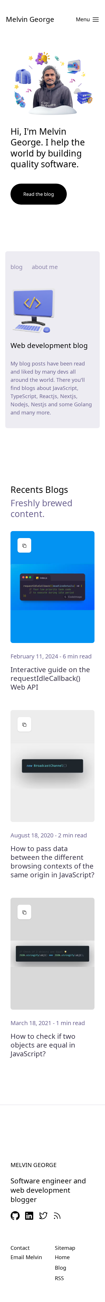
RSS (59, 1278)
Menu (83, 19)
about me (45, 267)
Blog (60, 1267)
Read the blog (38, 194)
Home (62, 1257)
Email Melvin (26, 1257)
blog (16, 267)
